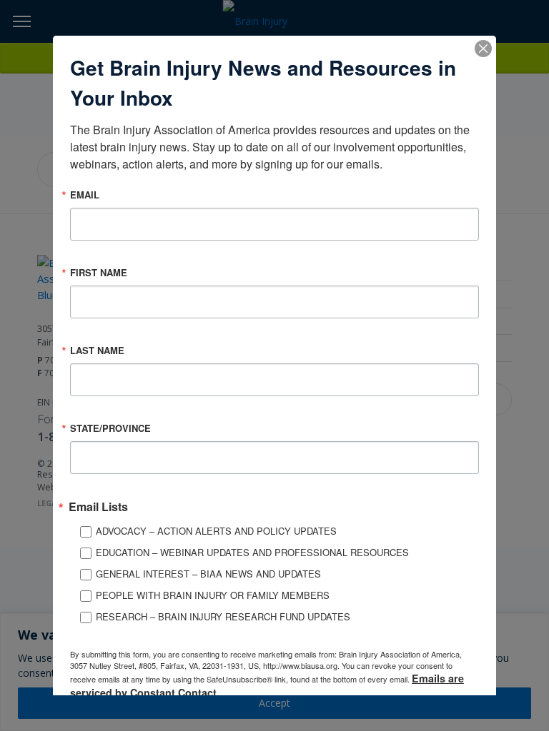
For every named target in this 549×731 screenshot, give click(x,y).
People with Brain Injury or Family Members (213, 595)
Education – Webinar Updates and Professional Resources (252, 552)
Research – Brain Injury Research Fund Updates (223, 616)
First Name (98, 272)
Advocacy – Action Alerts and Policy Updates (216, 531)
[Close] (483, 48)
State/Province (110, 428)
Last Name (97, 350)
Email (84, 194)
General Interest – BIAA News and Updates (208, 573)
